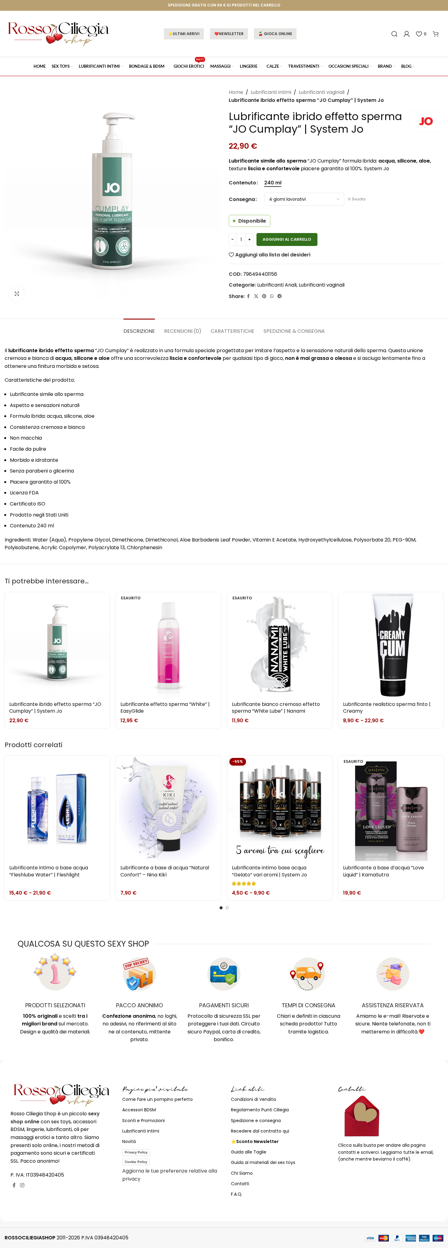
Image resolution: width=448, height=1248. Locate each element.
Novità (129, 1141)
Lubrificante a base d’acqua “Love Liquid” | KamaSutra (383, 871)
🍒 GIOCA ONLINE (275, 33)
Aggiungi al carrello (287, 239)
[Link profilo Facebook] (248, 296)
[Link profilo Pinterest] (264, 296)
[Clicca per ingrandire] (17, 293)
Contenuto (242, 182)
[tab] (139, 328)
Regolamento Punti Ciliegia (260, 1110)
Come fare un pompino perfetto (157, 1099)
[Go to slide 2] (227, 907)
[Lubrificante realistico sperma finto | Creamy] (390, 644)
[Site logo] (58, 33)
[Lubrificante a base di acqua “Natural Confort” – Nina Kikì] (168, 808)
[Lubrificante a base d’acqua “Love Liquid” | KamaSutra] (390, 808)
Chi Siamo (242, 1173)
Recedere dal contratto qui (260, 1131)
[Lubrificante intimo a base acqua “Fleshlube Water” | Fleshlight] (57, 808)
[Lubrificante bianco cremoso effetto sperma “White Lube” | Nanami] (279, 644)
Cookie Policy (136, 1162)
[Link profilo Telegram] (280, 296)
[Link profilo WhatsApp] (272, 296)
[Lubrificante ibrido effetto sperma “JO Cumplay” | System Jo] (57, 644)
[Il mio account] (407, 34)
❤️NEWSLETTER (229, 33)
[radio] (272, 183)
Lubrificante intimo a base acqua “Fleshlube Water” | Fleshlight (48, 871)
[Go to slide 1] (221, 907)
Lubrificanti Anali (277, 284)
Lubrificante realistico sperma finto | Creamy (386, 708)
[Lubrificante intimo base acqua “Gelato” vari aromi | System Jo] (279, 808)
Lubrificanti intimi (271, 92)
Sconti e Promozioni (143, 1120)
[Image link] (61, 1094)
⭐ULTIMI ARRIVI (184, 33)
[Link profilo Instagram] (22, 1185)
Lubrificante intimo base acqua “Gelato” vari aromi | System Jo (269, 871)
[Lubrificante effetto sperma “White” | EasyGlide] (168, 644)
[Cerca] (394, 34)
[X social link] (256, 296)
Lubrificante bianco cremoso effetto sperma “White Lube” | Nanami (276, 708)
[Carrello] (436, 34)
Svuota (358, 199)
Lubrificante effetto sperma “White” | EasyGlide (165, 708)
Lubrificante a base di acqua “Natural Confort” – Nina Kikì (164, 871)
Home (236, 92)
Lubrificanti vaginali (322, 92)
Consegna (242, 199)
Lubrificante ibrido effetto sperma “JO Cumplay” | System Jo (55, 708)
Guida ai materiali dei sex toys (263, 1162)
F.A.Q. (236, 1194)
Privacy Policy (136, 1152)
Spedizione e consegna (256, 1120)
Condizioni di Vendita (253, 1099)
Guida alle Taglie (248, 1152)
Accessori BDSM (139, 1110)
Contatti (240, 1184)
